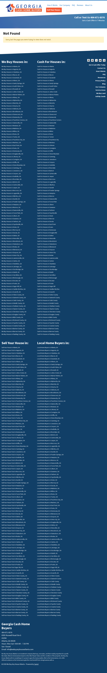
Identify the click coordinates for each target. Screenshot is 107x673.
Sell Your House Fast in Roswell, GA (12, 370)
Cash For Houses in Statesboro (47, 244)
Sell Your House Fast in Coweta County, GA (15, 607)
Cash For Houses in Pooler (45, 283)
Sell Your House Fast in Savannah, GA (13, 359)
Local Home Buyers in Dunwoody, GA (48, 398)
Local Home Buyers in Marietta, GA (48, 384)
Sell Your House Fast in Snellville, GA (13, 457)
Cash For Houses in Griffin (45, 151)
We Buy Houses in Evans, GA (10, 148)
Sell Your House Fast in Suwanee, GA (13, 500)
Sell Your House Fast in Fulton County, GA (14, 576)
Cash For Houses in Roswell (45, 89)
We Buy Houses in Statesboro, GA (12, 244)
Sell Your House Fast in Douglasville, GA (14, 435)
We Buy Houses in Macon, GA (11, 75)
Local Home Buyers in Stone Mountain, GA (50, 418)
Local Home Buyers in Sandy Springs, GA (49, 364)
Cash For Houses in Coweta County (48, 326)
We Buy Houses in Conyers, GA (11, 173)
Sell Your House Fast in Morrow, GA (12, 511)
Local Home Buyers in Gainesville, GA (48, 404)
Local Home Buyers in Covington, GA (48, 412)
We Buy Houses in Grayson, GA (11, 252)
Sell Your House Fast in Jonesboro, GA (13, 452)
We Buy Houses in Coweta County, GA (13, 326)
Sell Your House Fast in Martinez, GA (13, 424)
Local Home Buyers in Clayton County (48, 590)
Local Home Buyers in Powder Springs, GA (50, 455)
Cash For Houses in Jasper (45, 176)
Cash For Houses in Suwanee (46, 207)
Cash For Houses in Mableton (46, 128)
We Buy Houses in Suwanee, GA (11, 219)
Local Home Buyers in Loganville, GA (48, 446)
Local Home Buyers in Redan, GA (47, 536)
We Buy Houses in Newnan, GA (11, 126)
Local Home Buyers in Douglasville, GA (49, 522)
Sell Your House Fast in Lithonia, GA (12, 438)
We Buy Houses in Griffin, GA (10, 162)
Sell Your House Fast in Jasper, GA (12, 469)
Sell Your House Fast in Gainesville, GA (13, 404)
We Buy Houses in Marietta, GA (11, 103)
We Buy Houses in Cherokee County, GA (14, 312)
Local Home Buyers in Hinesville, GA (48, 528)
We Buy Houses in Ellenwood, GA (12, 250)
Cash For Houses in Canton (45, 261)
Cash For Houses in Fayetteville (47, 213)
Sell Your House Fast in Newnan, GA (13, 407)
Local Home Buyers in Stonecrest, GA (49, 395)
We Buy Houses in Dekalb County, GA (13, 303)
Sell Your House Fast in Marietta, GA (13, 384)
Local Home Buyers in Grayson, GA (48, 517)
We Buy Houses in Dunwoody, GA (12, 117)
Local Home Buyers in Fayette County (49, 604)
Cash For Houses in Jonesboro (46, 159)
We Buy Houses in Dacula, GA (11, 233)
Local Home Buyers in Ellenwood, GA (48, 514)
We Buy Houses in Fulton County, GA (13, 295)
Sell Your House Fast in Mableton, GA (13, 409)
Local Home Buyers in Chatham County (49, 587)
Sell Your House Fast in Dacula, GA (12, 514)
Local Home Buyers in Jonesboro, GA (48, 424)
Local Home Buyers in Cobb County (48, 581)
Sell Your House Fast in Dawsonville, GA (14, 491)
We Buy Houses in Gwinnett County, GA (14, 298)
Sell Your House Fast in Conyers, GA (13, 455)
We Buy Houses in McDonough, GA (12, 278)
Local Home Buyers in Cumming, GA (48, 421)
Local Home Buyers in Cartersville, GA (49, 438)
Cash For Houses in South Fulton (47, 86)
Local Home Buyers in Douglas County (49, 595)
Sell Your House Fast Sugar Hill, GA (12, 567)
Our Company (64, 5)
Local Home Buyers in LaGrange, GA (48, 548)
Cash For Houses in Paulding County (48, 334)
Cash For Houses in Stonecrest (47, 114)
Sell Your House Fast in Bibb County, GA (14, 598)
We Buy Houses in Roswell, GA (11, 89)
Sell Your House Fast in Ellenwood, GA (13, 525)
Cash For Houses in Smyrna (45, 106)
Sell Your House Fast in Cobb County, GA (14, 581)
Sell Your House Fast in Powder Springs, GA (15, 483)
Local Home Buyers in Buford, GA (47, 435)
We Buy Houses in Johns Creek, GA (12, 92)
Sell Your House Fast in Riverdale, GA (13, 460)
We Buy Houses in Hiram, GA (10, 227)
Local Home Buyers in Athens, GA (47, 362)
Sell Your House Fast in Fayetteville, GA (14, 505)
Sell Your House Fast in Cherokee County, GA (15, 593)
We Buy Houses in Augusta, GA (11, 69)
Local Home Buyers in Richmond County (49, 601)
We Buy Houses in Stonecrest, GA (12, 114)
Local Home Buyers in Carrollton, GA (48, 556)
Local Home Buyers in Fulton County (48, 576)
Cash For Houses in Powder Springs (48, 190)
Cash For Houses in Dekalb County (48, 303)
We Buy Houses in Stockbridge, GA (12, 269)
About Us (88, 5)
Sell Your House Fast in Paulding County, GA (15, 615)
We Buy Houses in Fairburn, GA (11, 221)
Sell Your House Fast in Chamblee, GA (13, 545)
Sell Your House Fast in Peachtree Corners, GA (16, 401)
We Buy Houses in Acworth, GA (11, 292)
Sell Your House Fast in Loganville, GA (13, 474)
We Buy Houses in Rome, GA (10, 134)
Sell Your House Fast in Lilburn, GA (12, 497)
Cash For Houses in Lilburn (45, 204)
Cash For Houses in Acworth (46, 292)
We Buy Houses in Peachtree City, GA (13, 140)
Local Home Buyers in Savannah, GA (48, 359)
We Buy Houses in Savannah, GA (11, 78)
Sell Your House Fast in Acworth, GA (13, 573)
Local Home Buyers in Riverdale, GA (48, 432)
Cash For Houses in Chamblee (46, 264)
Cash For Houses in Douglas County (48, 314)
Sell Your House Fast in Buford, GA (12, 463)
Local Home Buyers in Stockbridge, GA (49, 550)
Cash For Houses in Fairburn (46, 210)
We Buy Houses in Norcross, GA (11, 190)
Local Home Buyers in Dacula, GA (47, 486)
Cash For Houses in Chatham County (48, 306)
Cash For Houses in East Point (46, 224)
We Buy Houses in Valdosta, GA (11, 109)
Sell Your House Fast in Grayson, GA (13, 528)
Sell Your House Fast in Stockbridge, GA (14, 550)
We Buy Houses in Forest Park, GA (12, 213)
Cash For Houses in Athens (45, 80)
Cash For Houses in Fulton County (47, 295)
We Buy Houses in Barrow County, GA (13, 331)
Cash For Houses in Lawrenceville (47, 258)
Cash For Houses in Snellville (46, 165)
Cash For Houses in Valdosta (46, 109)
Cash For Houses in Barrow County (48, 331)
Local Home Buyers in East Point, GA (48, 505)
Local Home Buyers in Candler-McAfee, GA (50, 570)
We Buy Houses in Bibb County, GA (12, 317)
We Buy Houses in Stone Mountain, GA (13, 165)
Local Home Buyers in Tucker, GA (47, 497)
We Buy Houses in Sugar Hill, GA (11, 286)
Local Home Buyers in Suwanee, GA (48, 471)
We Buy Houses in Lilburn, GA (11, 216)
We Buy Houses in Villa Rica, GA (11, 196)
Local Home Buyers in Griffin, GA (47, 415)
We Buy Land (100, 93)
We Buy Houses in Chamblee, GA (12, 264)
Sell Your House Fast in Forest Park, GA (14, 494)
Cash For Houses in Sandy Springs (47, 83)
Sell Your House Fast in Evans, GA (12, 429)
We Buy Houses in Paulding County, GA (13, 334)
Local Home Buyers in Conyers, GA (48, 426)
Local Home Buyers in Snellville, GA (48, 429)
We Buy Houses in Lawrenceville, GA (13, 258)
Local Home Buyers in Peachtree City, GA (50, 500)
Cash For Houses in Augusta (46, 69)
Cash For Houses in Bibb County (47, 317)
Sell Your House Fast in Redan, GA (12, 536)
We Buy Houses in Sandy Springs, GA (13, 83)
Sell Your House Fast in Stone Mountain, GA (15, 446)
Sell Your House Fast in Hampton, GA (13, 486)
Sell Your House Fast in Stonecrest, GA (14, 395)
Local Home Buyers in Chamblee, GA (48, 545)
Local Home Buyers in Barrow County (48, 612)
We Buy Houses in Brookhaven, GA (12, 111)
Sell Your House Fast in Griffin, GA (12, 443)
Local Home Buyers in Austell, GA (47, 452)
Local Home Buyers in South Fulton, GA (49, 367)
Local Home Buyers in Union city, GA (48, 519)
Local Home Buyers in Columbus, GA (48, 353)
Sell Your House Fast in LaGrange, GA (13, 548)
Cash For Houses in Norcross (46, 179)
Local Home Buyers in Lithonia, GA (47, 409)
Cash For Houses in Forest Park (47, 202)
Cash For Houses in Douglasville (47, 233)
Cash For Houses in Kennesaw (46, 230)
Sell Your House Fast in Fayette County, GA (15, 604)
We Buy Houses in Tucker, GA (11, 137)
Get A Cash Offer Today (97, 65)
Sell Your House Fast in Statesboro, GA (14, 533)
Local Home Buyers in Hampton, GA (48, 457)
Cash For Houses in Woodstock (47, 241)
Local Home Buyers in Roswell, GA (47, 370)
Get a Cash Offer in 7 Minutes (93, 20)
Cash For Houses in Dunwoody (46, 117)
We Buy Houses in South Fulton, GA (12, 86)
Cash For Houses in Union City (46, 252)
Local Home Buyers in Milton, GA (47, 491)
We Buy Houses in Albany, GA (11, 97)
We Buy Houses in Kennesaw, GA (12, 151)
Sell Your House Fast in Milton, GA (12, 412)
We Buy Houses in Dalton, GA (11, 235)
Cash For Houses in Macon (45, 75)
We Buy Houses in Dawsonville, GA (12, 210)
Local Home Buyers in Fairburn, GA (48, 474)
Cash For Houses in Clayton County (48, 309)
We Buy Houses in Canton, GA (11, 261)
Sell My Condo (100, 96)
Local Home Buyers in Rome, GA (47, 494)
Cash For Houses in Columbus (46, 72)
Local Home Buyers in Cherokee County (49, 593)
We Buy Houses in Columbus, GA (12, 72)
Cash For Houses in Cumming (46, 157)
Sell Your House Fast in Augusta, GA (13, 350)
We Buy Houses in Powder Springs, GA (13, 202)
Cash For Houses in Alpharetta (46, 100)
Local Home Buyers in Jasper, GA (47, 440)
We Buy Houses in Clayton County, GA (13, 309)
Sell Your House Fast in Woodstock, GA (14, 522)
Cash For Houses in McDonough (47, 278)
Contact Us (101, 68)
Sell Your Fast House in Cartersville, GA (14, 466)
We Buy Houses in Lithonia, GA (11, 157)
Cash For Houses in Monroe (45, 196)
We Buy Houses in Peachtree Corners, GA (14, 120)
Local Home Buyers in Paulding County (49, 615)
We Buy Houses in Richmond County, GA (14, 320)
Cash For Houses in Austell (45, 188)
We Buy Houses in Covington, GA (12, 159)
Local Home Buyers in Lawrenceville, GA (49, 539)
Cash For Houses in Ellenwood (46, 247)
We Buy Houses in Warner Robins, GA (13, 95)
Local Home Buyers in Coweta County (49, 607)
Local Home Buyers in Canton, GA (47, 542)
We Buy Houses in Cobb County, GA (13, 300)
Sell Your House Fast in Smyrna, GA (12, 387)
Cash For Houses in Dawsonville (47, 199)
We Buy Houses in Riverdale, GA (11, 179)
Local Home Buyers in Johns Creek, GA (49, 373)
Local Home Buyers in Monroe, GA (47, 460)
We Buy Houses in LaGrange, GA (12, 267)
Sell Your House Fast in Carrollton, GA (13, 556)
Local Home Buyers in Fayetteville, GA (49, 477)
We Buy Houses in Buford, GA (11, 182)
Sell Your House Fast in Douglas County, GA (15, 595)
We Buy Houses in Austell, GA (11, 199)
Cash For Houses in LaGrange (46, 267)
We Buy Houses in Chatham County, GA (14, 306)
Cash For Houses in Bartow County (48, 329)
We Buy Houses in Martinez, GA (11, 142)
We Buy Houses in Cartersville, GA (12, 185)
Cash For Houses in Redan (45, 255)
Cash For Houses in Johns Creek (47, 92)
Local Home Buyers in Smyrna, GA (47, 387)
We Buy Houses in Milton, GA (10, 131)
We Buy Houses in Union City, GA (12, 255)
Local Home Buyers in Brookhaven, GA (49, 393)
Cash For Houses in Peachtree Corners (49, 120)
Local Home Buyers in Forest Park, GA (49, 466)
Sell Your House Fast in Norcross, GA (13, 471)
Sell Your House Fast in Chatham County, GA (15, 587)
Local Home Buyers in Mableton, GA (48, 488)
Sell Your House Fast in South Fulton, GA (14, 367)
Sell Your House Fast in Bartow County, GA (15, 610)
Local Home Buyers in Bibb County (48, 598)
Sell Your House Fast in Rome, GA (12, 415)
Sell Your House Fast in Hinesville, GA (13, 519)
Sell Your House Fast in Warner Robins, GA (15, 376)
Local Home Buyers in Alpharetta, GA (48, 381)
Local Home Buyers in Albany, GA (47, 378)
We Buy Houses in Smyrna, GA (11, 106)
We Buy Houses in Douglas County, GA (13, 314)
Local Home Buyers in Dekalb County (48, 584)
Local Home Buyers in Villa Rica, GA (48, 449)
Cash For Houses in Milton (45, 131)
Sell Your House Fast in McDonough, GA (14, 559)
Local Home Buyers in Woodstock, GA (49, 531)
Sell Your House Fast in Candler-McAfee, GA (15, 570)
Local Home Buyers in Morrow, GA (47, 483)
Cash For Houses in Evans (45, 227)
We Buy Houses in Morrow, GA (11, 230)
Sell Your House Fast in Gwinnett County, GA (15, 579)
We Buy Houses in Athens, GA (11, 80)
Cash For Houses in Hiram (45, 216)
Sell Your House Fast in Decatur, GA (12, 562)
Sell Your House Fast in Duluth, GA (12, 553)
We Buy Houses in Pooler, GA (11, 283)
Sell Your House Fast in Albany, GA (12, 378)
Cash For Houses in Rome (45, 134)
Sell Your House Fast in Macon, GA (12, 356)
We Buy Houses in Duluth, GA (10, 272)
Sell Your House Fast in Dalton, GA (12, 517)
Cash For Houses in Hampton (46, 193)
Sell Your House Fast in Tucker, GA (12, 418)
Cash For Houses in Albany (45, 97)
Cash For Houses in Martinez (46, 142)
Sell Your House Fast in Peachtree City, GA (15, 421)
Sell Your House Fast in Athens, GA (12, 362)
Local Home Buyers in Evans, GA (47, 508)
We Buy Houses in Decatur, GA (11, 281)
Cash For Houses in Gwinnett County (48, 298)
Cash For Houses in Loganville (46, 182)
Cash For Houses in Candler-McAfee (48, 289)
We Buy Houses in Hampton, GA (11, 204)
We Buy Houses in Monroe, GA (11, 207)
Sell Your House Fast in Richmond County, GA (15, 601)
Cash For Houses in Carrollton (46, 275)
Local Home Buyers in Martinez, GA (48, 502)
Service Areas (100, 90)
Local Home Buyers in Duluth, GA (47, 553)
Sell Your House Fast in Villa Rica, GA (13, 477)
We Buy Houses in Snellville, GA (11, 176)
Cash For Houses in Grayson (46, 250)
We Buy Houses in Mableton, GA (11, 128)
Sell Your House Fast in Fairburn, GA (13, 502)
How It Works (52, 5)
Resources (101, 77)
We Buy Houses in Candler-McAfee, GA (13, 289)
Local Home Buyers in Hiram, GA (47, 480)
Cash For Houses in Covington (46, 148)
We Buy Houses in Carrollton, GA (12, 275)
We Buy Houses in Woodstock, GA (12, 241)
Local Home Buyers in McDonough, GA (49, 559)
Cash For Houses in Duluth (45, 272)
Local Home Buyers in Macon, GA (47, 356)
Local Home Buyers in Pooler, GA (47, 564)
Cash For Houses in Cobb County (47, 300)
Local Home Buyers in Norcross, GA (48, 443)
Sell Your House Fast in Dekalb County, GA (15, 584)
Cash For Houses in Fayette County (48, 323)
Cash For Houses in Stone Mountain (48, 154)
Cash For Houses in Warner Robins (48, 95)
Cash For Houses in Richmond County (48, 320)
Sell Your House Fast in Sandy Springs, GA (14, 364)
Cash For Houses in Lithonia (45, 145)
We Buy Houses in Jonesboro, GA (12, 171)
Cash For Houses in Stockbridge (47, 269)
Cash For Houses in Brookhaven (47, 111)
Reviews (80, 5)
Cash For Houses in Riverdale (46, 168)
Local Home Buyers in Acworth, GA (48, 573)
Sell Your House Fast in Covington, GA (13, 440)
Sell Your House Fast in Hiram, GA (12, 508)
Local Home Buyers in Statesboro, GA (49, 533)
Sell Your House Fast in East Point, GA (13, 426)
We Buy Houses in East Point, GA (12, 145)
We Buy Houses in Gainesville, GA (12, 123)
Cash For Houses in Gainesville (46, 123)
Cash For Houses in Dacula (45, 221)
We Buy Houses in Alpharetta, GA (12, 100)
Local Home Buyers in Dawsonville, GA (49, 463)
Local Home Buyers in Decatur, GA (47, 562)
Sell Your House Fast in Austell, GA (12, 480)
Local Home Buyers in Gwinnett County (49, 579)
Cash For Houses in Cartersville (47, 173)
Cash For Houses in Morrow (45, 219)
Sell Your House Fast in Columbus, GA (13, 353)
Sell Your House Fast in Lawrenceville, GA (14, 539)
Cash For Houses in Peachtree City (48, 140)
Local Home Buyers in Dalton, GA (47, 525)
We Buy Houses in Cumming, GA (11, 168)
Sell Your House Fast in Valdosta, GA (13, 390)
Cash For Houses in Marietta (46, 103)
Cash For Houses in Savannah (46, 78)
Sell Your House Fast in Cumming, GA (13, 449)
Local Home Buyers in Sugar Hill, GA (48, 567)
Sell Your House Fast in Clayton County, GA (15, 590)
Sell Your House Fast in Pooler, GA (12, 564)
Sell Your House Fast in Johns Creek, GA (14, 373)
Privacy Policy (100, 81)
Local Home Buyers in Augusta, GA (48, 350)
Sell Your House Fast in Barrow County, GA (15, 612)
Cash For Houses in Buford (45, 171)
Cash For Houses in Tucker (45, 137)
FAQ (73, 5)
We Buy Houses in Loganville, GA (12, 193)
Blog (103, 84)
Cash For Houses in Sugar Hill (46, 286)
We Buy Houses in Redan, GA (10, 247)
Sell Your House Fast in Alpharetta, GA (13, 381)
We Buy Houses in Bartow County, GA (13, 329)
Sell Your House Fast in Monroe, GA (12, 488)
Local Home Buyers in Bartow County (48, 610)
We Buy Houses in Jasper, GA (11, 188)
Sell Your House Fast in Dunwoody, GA (13, 398)
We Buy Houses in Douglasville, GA (12, 154)
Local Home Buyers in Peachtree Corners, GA (51, 401)
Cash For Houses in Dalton (45, 235)
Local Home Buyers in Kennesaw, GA (48, 511)
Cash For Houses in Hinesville (46, 238)
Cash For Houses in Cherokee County (48, 312)
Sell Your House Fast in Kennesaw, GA (13, 432)
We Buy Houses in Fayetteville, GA (12, 224)
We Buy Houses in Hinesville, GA (12, 238)
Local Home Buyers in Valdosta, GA (48, 390)
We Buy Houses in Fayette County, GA (13, 323)
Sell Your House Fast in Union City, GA (13, 531)
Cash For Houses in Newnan (45, 126)
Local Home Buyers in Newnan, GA (48, 407)
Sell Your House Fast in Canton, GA (12, 542)
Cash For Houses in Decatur (45, 281)
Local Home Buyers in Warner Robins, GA (50, 376)
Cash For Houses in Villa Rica (46, 185)
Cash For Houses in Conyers (46, 162)
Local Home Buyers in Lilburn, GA (47, 469)
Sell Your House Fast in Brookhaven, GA (14, 393)
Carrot (36, 664)
